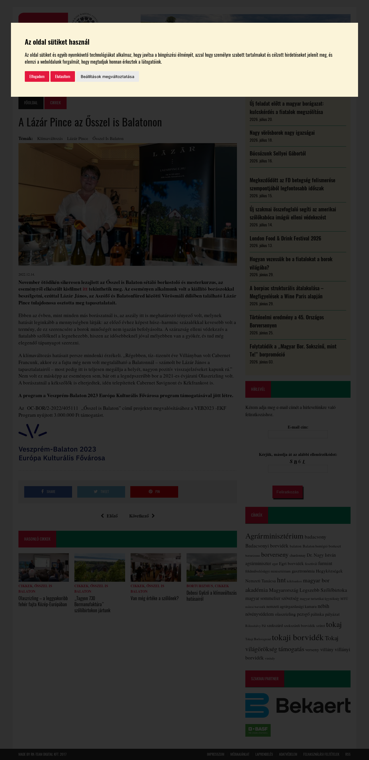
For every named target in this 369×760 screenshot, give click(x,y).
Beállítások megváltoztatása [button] (107, 76)
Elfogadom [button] (37, 76)
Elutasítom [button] (62, 76)
